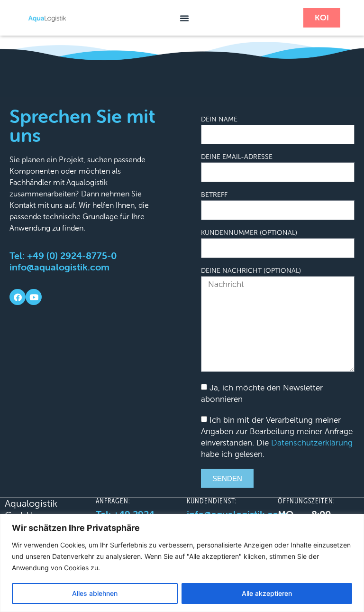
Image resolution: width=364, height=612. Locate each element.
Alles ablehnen (95, 593)
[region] (182, 563)
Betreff (214, 195)
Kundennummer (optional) (249, 233)
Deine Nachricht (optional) (251, 271)
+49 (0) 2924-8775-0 (72, 255)
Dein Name (219, 119)
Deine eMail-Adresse (237, 157)
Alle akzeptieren (267, 593)
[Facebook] (17, 297)
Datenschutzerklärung (312, 442)
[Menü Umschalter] (184, 18)
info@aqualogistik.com (59, 267)
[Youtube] (34, 297)
